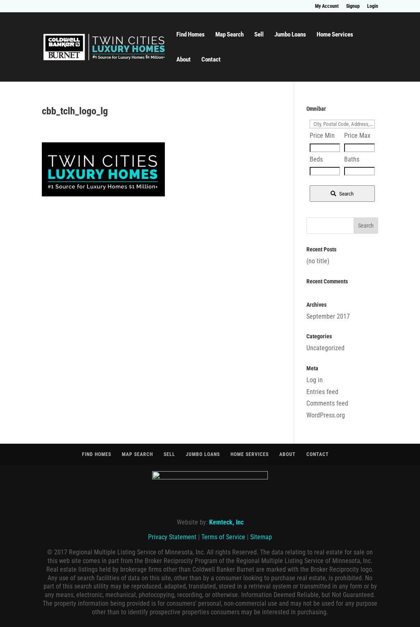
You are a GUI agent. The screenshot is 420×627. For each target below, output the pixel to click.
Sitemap (261, 537)
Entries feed (322, 392)
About (183, 60)
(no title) (317, 261)
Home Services (335, 35)
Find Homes (190, 35)
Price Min (322, 135)
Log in (314, 380)
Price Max (357, 135)
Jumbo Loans (290, 35)
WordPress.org (325, 415)
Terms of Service (223, 537)
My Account (327, 6)
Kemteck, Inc (226, 522)
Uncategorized (325, 348)
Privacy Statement (172, 537)
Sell (259, 35)
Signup (353, 6)
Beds (316, 159)
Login (372, 6)
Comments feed (327, 403)
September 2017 (328, 316)
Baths (351, 159)
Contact (211, 60)
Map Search (229, 35)
